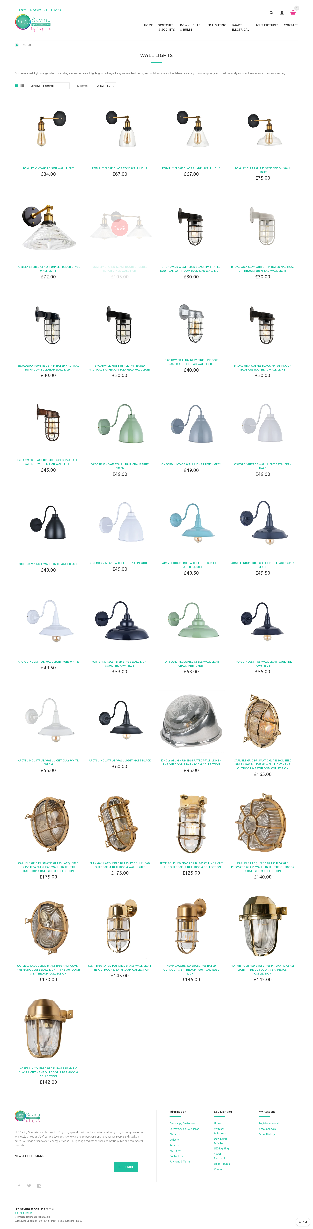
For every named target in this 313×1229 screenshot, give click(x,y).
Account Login (267, 1128)
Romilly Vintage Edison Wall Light (48, 168)
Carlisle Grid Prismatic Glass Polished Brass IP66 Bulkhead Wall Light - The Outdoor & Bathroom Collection (262, 764)
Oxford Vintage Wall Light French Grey (191, 464)
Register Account (269, 1123)
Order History (267, 1134)
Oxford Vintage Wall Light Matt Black (48, 564)
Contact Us (176, 1156)
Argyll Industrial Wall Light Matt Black (120, 760)
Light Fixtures (222, 1163)
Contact (219, 1169)
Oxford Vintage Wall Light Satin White (119, 563)
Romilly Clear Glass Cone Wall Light (119, 168)
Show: (100, 85)
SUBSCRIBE (126, 1167)
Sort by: (35, 85)
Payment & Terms (180, 1161)
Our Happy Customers (183, 1123)
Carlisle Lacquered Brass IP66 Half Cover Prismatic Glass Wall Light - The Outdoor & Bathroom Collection (48, 969)
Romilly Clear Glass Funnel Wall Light (191, 168)
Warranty (175, 1150)
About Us (175, 1134)
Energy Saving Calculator (184, 1128)
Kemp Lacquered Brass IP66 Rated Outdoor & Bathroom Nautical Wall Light (191, 969)
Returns (174, 1145)
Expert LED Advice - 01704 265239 (39, 9)
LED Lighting (221, 1148)
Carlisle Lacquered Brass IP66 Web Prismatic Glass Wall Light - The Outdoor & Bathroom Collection (262, 867)
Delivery (174, 1139)
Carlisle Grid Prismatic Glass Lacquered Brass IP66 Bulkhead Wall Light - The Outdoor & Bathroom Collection (48, 867)
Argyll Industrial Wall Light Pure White (48, 661)
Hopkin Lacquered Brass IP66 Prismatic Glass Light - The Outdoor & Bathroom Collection (48, 1072)
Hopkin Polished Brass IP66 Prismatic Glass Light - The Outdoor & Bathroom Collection (263, 969)
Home (217, 1123)
